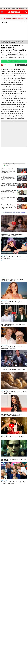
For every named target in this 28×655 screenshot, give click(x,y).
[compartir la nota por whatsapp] (19, 65)
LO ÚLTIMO (3, 16)
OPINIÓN (13, 16)
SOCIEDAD (24, 16)
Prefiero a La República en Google (13, 164)
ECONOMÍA (18, 16)
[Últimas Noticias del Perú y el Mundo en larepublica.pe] (14, 12)
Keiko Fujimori (7, 8)
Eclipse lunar (15, 8)
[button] (2, 12)
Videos (4, 22)
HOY (1, 8)
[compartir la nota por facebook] (16, 65)
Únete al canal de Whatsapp (15, 61)
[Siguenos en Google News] (25, 65)
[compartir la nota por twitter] (22, 65)
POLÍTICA (8, 16)
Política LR (6, 64)
